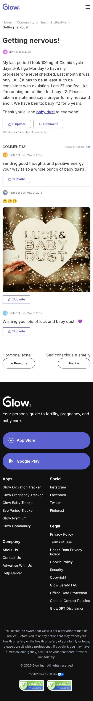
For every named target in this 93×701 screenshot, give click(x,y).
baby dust (45, 112)
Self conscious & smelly (68, 355)
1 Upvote (18, 179)
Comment (50, 124)
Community (25, 22)
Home (7, 22)
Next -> (74, 363)
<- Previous (19, 363)
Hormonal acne (17, 355)
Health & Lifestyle (53, 22)
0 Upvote (19, 124)
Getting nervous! (15, 27)
